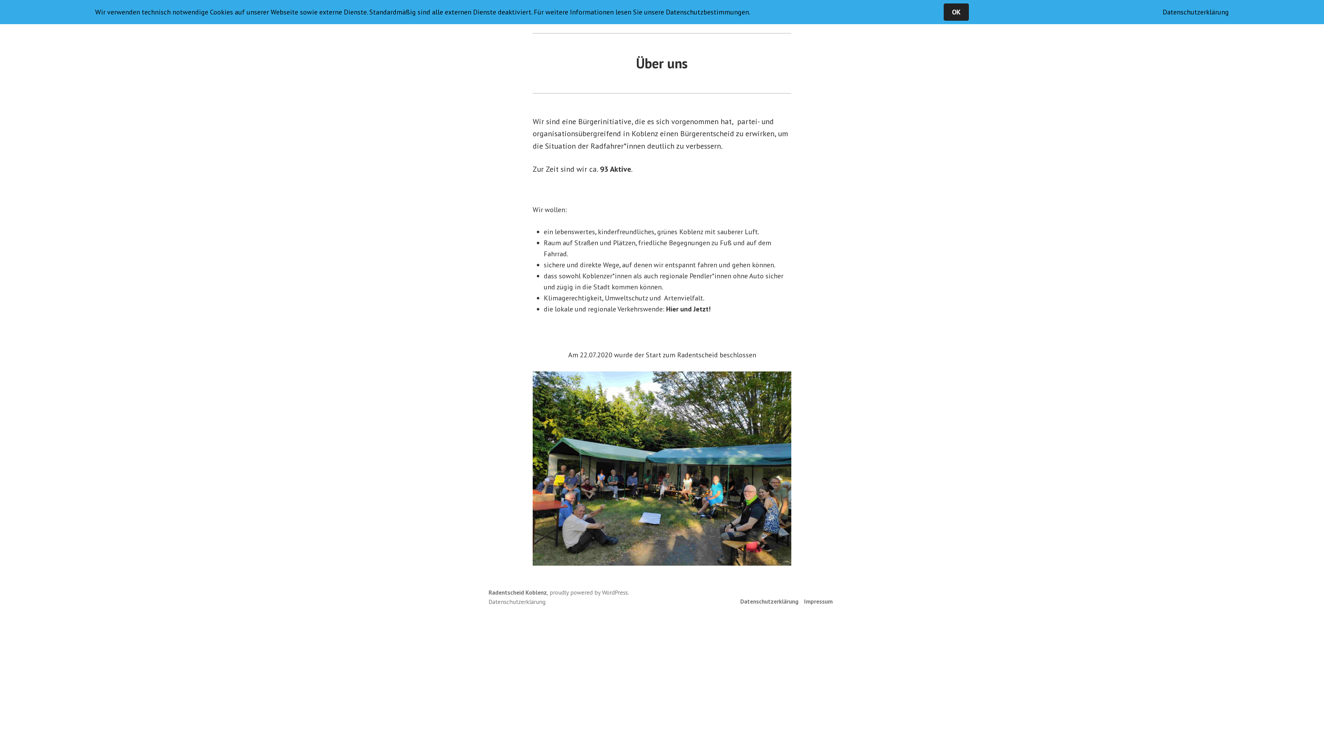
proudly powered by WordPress (589, 592)
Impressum (818, 601)
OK (956, 12)
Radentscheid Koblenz (518, 592)
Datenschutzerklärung (769, 601)
